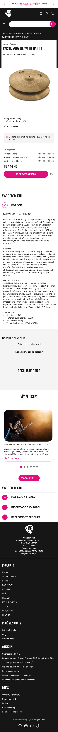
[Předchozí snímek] (5, 4)
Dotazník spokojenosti (12, 712)
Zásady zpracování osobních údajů (17, 662)
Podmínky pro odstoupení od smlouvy (18, 679)
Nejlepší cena (8, 638)
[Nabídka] (4, 24)
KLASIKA (6, 615)
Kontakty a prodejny (11, 694)
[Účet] (47, 14)
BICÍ (10, 33)
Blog (4, 634)
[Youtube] (32, 726)
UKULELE (6, 589)
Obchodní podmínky (11, 654)
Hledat (5, 572)
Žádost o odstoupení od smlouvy (16, 675)
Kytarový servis (9, 630)
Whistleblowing (9, 707)
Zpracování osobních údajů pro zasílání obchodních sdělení (28, 658)
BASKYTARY (7, 585)
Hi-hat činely (34, 33)
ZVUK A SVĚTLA (9, 602)
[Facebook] (20, 726)
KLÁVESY (6, 598)
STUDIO (5, 606)
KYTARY (6, 581)
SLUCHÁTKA (7, 611)
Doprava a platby (10, 699)
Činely (19, 33)
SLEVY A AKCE (9, 576)
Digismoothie (40, 720)
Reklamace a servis (10, 671)
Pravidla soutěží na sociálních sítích (17, 667)
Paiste (9, 54)
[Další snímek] (53, 4)
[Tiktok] (38, 726)
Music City (23, 720)
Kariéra (5, 703)
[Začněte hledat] (53, 24)
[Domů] (3, 33)
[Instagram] (26, 726)
